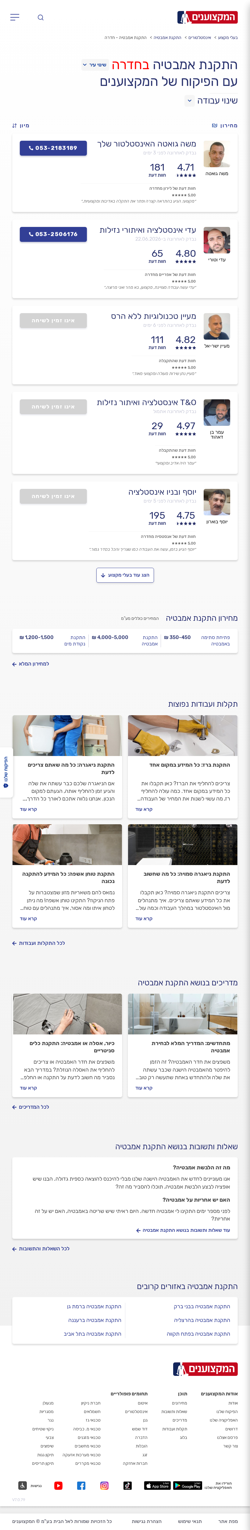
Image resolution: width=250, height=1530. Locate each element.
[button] (23, 125)
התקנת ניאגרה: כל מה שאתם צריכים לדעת (71, 768)
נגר (51, 1420)
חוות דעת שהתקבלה (177, 360)
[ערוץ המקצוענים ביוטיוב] (59, 1486)
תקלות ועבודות (174, 1429)
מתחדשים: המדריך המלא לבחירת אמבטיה (191, 1047)
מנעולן (48, 1403)
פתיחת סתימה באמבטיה (215, 640)
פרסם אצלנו (227, 1437)
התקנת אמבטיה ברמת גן (94, 1306)
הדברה (141, 1437)
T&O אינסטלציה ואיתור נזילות (146, 402)
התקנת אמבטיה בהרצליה (202, 1320)
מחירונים (179, 1403)
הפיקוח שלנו (227, 1411)
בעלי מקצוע (228, 37)
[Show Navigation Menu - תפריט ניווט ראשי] (16, 17)
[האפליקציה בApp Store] (157, 1485)
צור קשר (230, 1446)
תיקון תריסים (43, 1463)
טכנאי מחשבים (88, 1446)
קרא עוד (143, 809)
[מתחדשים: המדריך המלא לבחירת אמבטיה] (183, 1017)
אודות (233, 1403)
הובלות (142, 1446)
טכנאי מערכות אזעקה (81, 1455)
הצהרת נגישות (147, 1521)
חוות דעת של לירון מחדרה (172, 188)
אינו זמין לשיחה (53, 320)
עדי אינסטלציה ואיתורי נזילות (147, 230)
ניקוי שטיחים (43, 1429)
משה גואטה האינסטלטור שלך (146, 144)
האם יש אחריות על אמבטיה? (196, 1199)
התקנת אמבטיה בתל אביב (92, 1333)
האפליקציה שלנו (224, 1420)
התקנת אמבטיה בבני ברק (202, 1306)
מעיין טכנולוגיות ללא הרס (153, 316)
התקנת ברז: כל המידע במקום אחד (189, 764)
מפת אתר (228, 1521)
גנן (145, 1420)
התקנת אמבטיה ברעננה (94, 1320)
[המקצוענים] (207, 17)
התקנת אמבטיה (167, 37)
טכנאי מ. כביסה (87, 1429)
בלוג (183, 1437)
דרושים (231, 1429)
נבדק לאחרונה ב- (165, 239)
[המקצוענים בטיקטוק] (127, 1486)
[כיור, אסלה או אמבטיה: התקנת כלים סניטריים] (67, 1017)
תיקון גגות (45, 1455)
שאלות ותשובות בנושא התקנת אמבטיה (176, 1146)
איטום (143, 1403)
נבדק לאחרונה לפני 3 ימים (169, 153)
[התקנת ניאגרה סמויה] (183, 847)
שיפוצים (47, 1446)
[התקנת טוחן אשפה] (67, 847)
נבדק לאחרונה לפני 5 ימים (170, 501)
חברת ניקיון (91, 1403)
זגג (145, 1455)
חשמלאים (92, 1411)
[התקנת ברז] (183, 738)
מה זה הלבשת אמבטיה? (201, 1167)
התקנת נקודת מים (74, 640)
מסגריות (46, 1411)
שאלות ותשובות (174, 1411)
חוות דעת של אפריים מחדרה (170, 274)
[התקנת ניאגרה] (67, 738)
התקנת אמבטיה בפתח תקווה (198, 1333)
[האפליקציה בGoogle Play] (187, 1485)
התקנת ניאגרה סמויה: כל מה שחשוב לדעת (187, 878)
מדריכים (180, 1420)
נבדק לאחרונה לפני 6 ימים (169, 325)
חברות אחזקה (135, 1463)
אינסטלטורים (199, 37)
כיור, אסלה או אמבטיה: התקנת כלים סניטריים (72, 1047)
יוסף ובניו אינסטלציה (162, 492)
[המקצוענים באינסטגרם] (105, 1486)
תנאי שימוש (190, 1521)
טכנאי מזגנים (89, 1437)
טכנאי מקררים (88, 1463)
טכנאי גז (93, 1420)
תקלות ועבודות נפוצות (203, 704)
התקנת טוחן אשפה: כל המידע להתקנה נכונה (68, 878)
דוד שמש (140, 1429)
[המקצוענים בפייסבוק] (82, 1486)
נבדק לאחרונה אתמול (174, 411)
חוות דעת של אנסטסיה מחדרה (168, 536)
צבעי (50, 1437)
